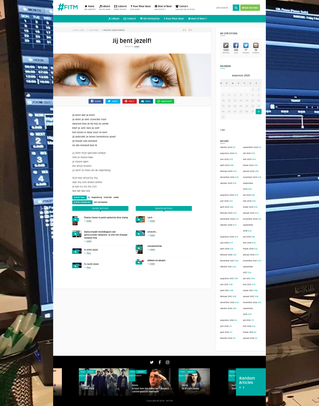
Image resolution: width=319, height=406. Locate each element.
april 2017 (224, 290)
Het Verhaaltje (151, 18)
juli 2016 (247, 320)
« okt (222, 130)
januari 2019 (248, 213)
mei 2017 (247, 284)
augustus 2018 (227, 237)
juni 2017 (224, 284)
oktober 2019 (226, 183)
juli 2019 (247, 195)
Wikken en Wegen (156, 260)
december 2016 (227, 302)
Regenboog (97, 197)
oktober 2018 (226, 225)
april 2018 (224, 249)
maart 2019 (248, 207)
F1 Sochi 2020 (91, 264)
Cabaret (120, 8)
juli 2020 (247, 153)
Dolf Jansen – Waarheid (119, 388)
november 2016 (250, 302)
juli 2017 (247, 278)
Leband (214, 372)
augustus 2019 (227, 195)
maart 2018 (248, 249)
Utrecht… (152, 232)
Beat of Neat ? (199, 18)
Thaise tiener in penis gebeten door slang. (106, 217)
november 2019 (250, 177)
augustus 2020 (227, 153)
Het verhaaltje (100, 202)
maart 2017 (248, 290)
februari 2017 (226, 296)
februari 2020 (226, 171)
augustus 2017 (227, 278)
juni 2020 (224, 159)
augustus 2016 (227, 320)
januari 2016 (248, 338)
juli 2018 (247, 237)
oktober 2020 (226, 147)
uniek (116, 197)
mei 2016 (247, 326)
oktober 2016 (226, 308)
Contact (185, 8)
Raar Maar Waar (140, 8)
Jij (89, 197)
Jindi (208, 388)
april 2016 (224, 332)
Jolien (136, 46)
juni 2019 (224, 201)
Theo (89, 253)
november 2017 (250, 261)
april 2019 (224, 207)
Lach (150, 217)
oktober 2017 (226, 267)
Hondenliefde (155, 246)
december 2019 (227, 177)
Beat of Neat (163, 8)
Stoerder (108, 197)
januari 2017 (248, 296)
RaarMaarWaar (168, 372)
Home (89, 8)
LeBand (104, 8)
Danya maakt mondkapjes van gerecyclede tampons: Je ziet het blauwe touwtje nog (105, 235)
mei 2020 (247, 159)
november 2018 (250, 219)
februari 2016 (226, 338)
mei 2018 (247, 243)
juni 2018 (224, 243)
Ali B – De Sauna (65, 388)
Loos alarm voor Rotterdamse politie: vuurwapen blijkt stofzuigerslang (176, 390)
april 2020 (224, 165)
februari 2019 (226, 213)
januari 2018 (248, 255)
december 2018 (227, 219)
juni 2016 (224, 326)
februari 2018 (226, 255)
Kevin (158, 385)
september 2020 (250, 147)
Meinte (59, 385)
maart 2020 (248, 165)
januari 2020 (249, 171)
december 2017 (227, 261)
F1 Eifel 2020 (91, 250)
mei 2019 (247, 201)
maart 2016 (248, 332)
